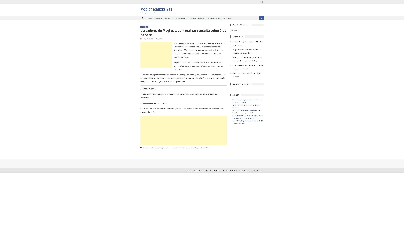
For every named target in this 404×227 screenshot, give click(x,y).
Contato (188, 170)
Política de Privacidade (200, 170)
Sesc (207, 148)
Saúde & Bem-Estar (197, 18)
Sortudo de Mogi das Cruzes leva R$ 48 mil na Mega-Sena (248, 43)
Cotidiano (158, 18)
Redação (160, 39)
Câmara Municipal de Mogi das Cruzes (158, 148)
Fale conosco (227, 18)
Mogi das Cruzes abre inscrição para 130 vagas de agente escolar (247, 51)
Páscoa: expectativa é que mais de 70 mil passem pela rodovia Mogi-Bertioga (247, 59)
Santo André (231, 170)
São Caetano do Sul (244, 170)
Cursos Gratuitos (181, 18)
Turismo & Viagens (213, 18)
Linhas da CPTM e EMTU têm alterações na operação (248, 75)
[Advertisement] (156, 55)
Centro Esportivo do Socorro (179, 148)
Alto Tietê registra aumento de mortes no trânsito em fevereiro (248, 67)
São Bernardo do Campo (217, 170)
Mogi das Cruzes (200, 148)
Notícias (149, 18)
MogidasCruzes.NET (156, 9)
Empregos (168, 18)
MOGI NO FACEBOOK (241, 84)
